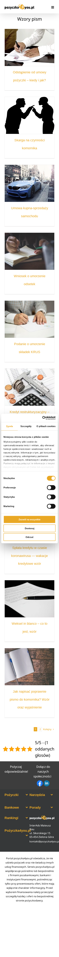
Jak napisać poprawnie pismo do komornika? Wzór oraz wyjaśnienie (29, 699)
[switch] (51, 487)
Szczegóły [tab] (25, 426)
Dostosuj (29, 528)
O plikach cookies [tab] (46, 426)
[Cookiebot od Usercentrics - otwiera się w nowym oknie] (42, 418)
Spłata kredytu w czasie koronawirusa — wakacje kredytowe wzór (29, 555)
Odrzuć (29, 537)
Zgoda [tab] (9, 426)
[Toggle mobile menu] (52, 7)
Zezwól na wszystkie (29, 519)
